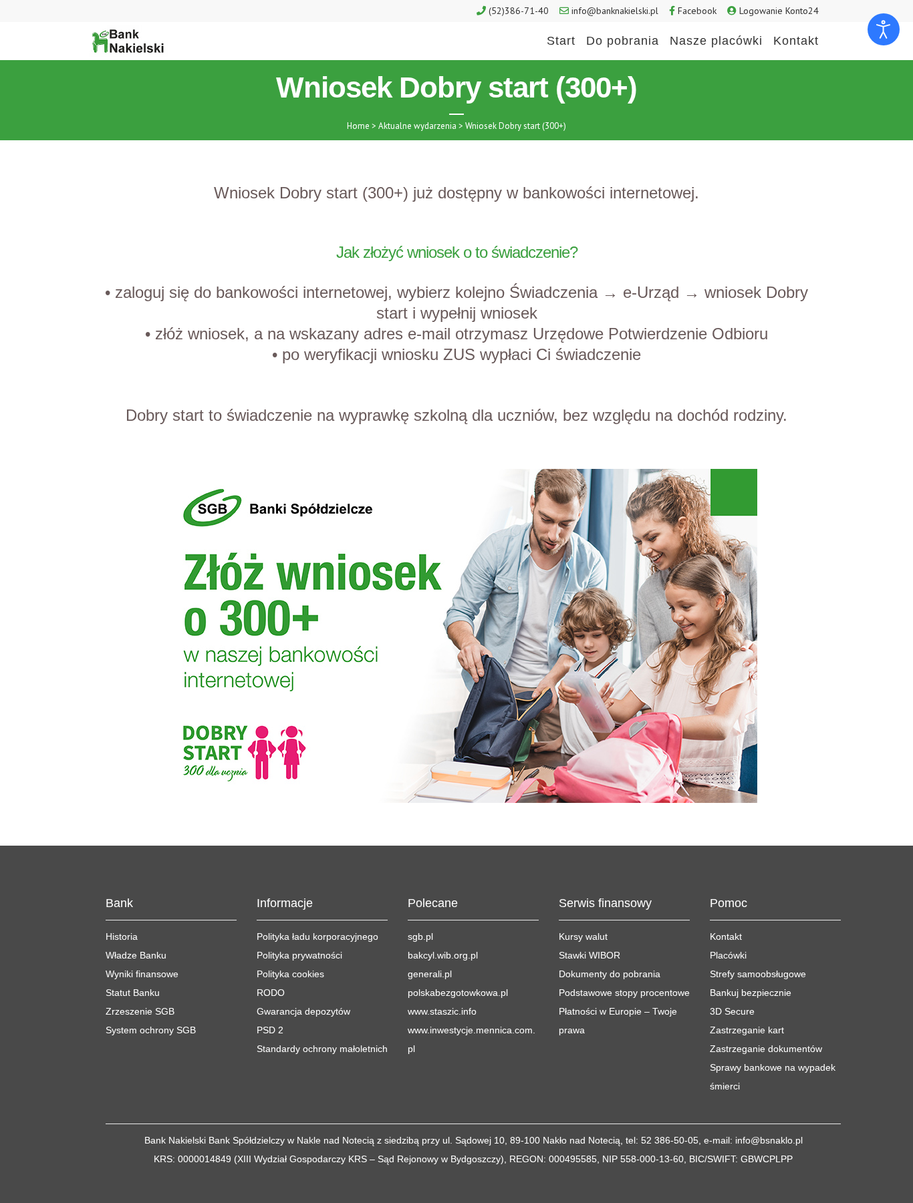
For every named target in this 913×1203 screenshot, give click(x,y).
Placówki (728, 955)
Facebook (697, 11)
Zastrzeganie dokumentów (766, 1048)
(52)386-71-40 (519, 11)
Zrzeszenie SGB (140, 1011)
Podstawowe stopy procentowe (624, 992)
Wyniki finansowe (142, 974)
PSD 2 (270, 1030)
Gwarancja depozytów (303, 1011)
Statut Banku (133, 992)
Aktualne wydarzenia (417, 126)
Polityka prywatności (299, 955)
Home (358, 126)
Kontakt (726, 936)
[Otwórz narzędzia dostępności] (884, 29)
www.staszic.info (442, 1011)
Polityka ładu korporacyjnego (317, 936)
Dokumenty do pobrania (609, 974)
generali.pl (430, 974)
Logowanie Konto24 (779, 11)
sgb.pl (420, 936)
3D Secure (732, 1011)
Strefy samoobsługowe (758, 974)
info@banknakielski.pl (614, 11)
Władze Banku (136, 955)
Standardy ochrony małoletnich (322, 1048)
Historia (122, 936)
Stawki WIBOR (589, 955)
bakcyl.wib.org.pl (443, 955)
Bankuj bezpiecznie (750, 992)
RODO (271, 992)
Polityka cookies (290, 974)
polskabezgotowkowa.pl (458, 992)
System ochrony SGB (151, 1030)
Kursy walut (583, 936)
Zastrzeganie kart (747, 1030)
